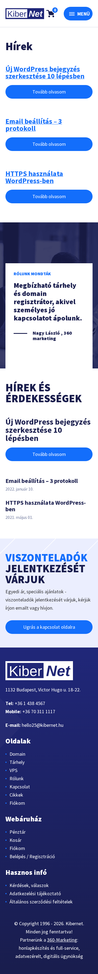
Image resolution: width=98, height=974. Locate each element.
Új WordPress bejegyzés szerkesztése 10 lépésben (44, 72)
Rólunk (17, 778)
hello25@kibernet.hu (42, 725)
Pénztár (18, 832)
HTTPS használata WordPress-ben (34, 177)
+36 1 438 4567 (30, 703)
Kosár (16, 840)
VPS (13, 770)
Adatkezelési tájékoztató (35, 893)
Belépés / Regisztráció (32, 856)
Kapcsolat (20, 787)
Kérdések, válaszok (29, 885)
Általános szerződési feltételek (41, 902)
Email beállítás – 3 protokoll (33, 125)
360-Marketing (62, 940)
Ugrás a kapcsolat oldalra (49, 627)
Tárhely (17, 762)
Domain (17, 754)
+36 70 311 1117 (38, 711)
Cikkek (16, 795)
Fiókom (17, 803)
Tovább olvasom (49, 92)
